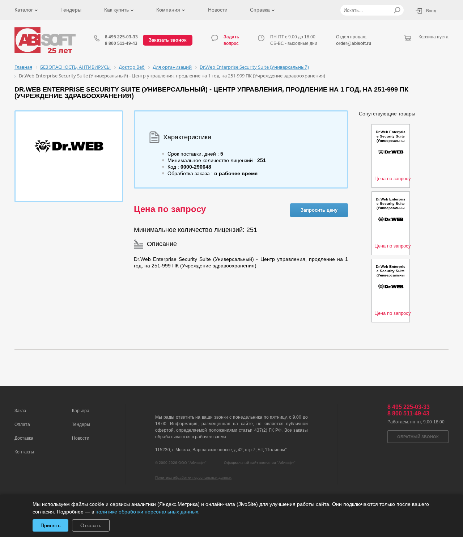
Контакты (24, 451)
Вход (431, 10)
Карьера (80, 410)
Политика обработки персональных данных (193, 477)
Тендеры (70, 10)
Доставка (23, 438)
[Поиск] (397, 10)
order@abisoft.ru (353, 43)
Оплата (22, 424)
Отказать (90, 525)
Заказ (20, 410)
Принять (50, 525)
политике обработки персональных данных (146, 512)
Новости (218, 10)
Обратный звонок (418, 437)
